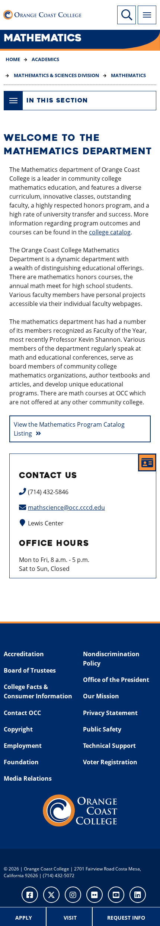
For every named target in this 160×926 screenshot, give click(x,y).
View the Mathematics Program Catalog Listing (69, 428)
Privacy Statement (110, 713)
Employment (23, 746)
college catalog (110, 232)
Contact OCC (22, 713)
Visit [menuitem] (70, 917)
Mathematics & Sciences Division (56, 75)
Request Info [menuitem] (126, 917)
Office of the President (116, 680)
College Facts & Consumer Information (38, 692)
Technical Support (109, 746)
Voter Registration (110, 762)
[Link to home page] (44, 13)
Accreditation (24, 654)
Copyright (18, 729)
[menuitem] (24, 916)
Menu (147, 15)
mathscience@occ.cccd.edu (66, 507)
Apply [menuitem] (23, 917)
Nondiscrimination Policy (111, 659)
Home (13, 59)
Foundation (21, 762)
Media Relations (28, 778)
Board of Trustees (30, 670)
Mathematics (128, 75)
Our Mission (101, 696)
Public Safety (102, 729)
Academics (45, 59)
